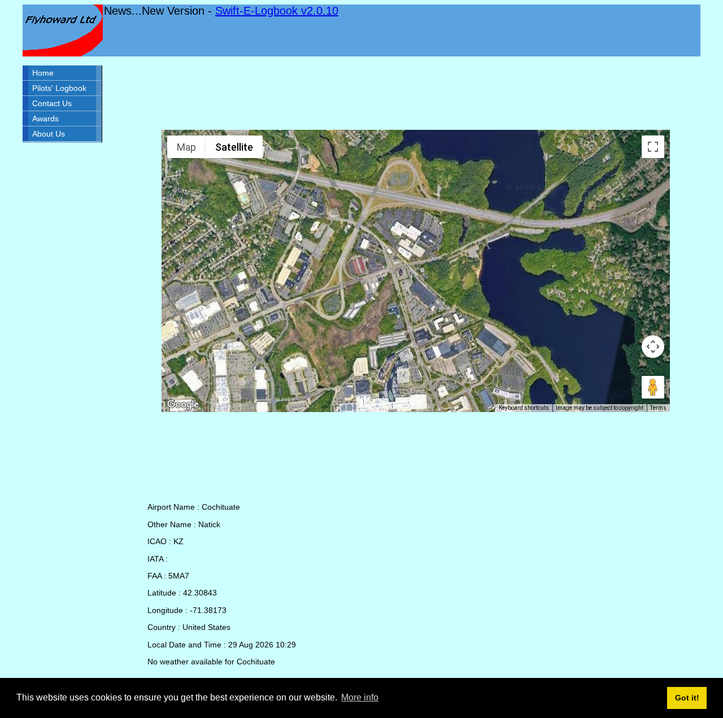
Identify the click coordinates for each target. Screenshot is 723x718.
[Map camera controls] (653, 346)
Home (43, 72)
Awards (45, 118)
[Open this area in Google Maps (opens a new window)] (183, 404)
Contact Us (52, 103)
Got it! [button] (687, 697)
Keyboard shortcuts (524, 408)
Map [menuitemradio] (186, 147)
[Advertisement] (415, 93)
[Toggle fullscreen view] (653, 146)
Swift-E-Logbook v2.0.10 (276, 11)
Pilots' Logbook (59, 88)
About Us (48, 133)
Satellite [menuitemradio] (234, 147)
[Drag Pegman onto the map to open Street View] (653, 387)
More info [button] (359, 697)
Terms (658, 408)
